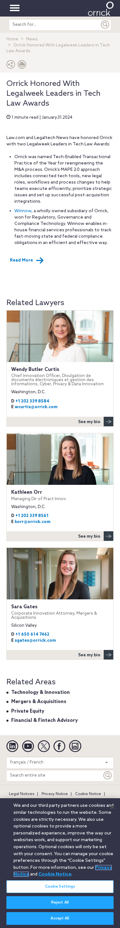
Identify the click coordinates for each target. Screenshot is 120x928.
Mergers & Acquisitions (38, 702)
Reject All (60, 902)
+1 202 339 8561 (32, 515)
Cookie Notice (88, 794)
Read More (21, 260)
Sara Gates (54, 612)
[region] (60, 863)
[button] (10, 66)
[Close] (112, 807)
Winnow (22, 211)
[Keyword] (108, 775)
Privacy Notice (55, 794)
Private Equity (27, 711)
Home (12, 39)
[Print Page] (22, 66)
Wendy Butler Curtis (57, 377)
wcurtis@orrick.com (36, 407)
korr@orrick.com (33, 522)
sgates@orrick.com (35, 640)
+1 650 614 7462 (32, 634)
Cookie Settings (60, 886)
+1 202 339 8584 (32, 401)
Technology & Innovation (40, 692)
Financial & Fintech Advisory (44, 720)
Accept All (60, 918)
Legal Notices (21, 794)
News (32, 39)
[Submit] (105, 25)
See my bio (89, 422)
